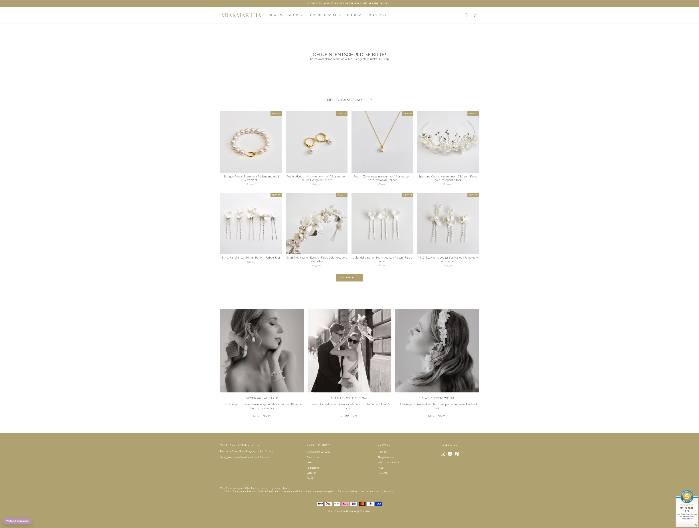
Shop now (349, 416)
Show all (349, 277)
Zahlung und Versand (318, 452)
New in (275, 15)
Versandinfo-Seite (383, 491)
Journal (355, 15)
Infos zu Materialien (388, 462)
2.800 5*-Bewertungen (242, 451)
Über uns (382, 452)
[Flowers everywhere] (437, 351)
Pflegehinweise (386, 457)
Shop (294, 15)
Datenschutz (314, 457)
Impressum (313, 468)
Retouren (383, 473)
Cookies (311, 478)
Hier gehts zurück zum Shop (371, 59)
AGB (309, 462)
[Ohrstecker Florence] (349, 351)
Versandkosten (283, 488)
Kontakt (378, 15)
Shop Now (262, 416)
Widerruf (311, 473)
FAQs (380, 468)
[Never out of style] (262, 351)
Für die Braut (323, 15)
